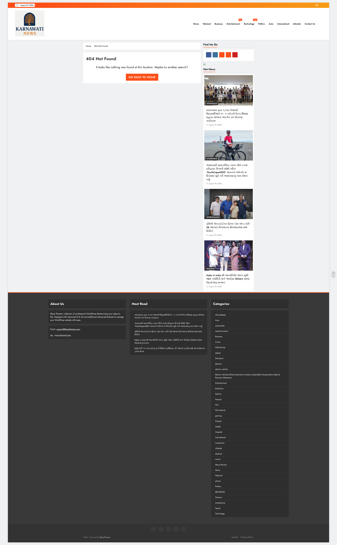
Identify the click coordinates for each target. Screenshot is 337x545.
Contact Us (310, 23)
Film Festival (220, 410)
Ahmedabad (212, 103)
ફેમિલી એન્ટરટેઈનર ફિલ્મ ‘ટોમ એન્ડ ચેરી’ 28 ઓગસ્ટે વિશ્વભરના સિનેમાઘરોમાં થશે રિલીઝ (228, 227)
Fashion (218, 393)
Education (219, 358)
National (207, 23)
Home (196, 23)
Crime (217, 342)
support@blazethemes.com (68, 329)
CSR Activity (220, 347)
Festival (218, 399)
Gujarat (218, 421)
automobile (220, 325)
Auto (271, 23)
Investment (219, 442)
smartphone (220, 502)
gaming (218, 415)
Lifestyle (297, 23)
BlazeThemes (105, 537)
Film (217, 404)
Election (218, 363)
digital (217, 353)
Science (218, 497)
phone (218, 481)
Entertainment (234, 22)
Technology (250, 22)
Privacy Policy (247, 537)
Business (219, 23)
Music (217, 470)
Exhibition (219, 388)
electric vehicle (221, 369)
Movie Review (221, 464)
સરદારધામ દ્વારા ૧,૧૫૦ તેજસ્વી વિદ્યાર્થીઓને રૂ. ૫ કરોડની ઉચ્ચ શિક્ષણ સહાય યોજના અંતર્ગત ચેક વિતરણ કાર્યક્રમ (227, 115)
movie (217, 459)
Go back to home (142, 77)
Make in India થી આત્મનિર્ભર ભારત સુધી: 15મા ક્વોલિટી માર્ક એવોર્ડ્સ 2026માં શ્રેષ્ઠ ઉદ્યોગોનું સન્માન (228, 278)
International (283, 23)
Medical (218, 453)
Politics (261, 23)
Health (218, 426)
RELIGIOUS (220, 491)
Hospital (218, 432)
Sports (217, 508)
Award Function (221, 331)
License (235, 537)
